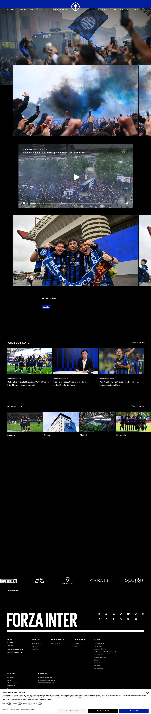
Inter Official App (13, 652)
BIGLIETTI (124, 9)
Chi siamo (76, 643)
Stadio (9, 680)
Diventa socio (36, 643)
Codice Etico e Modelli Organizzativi (105, 652)
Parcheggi (10, 686)
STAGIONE (22, 9)
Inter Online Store (14, 649)
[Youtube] (128, 614)
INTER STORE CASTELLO (46, 683)
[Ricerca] (142, 9)
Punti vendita (11, 677)
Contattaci (54, 643)
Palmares (97, 663)
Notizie (9, 639)
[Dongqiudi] (128, 619)
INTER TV (45, 9)
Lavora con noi (98, 654)
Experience (35, 646)
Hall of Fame (98, 646)
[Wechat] (121, 619)
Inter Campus (78, 639)
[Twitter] (106, 619)
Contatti (96, 660)
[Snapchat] (99, 619)
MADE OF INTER (60, 9)
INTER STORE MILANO (45, 677)
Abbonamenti (11, 683)
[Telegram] (99, 614)
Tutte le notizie (137, 342)
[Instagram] (143, 614)
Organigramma (99, 643)
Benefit (34, 649)
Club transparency (100, 657)
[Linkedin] (113, 614)
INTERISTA (102, 9)
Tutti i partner (12, 590)
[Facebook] (113, 619)
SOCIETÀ (34, 9)
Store (113, 9)
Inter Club (36, 639)
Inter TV (10, 646)
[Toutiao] (136, 619)
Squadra (46, 307)
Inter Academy (56, 639)
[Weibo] (106, 614)
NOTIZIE (10, 9)
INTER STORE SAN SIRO (45, 680)
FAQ (8, 688)
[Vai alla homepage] (75, 6)
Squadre (10, 643)
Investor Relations (100, 649)
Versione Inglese (49, 298)
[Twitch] (136, 614)
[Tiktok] (121, 614)
